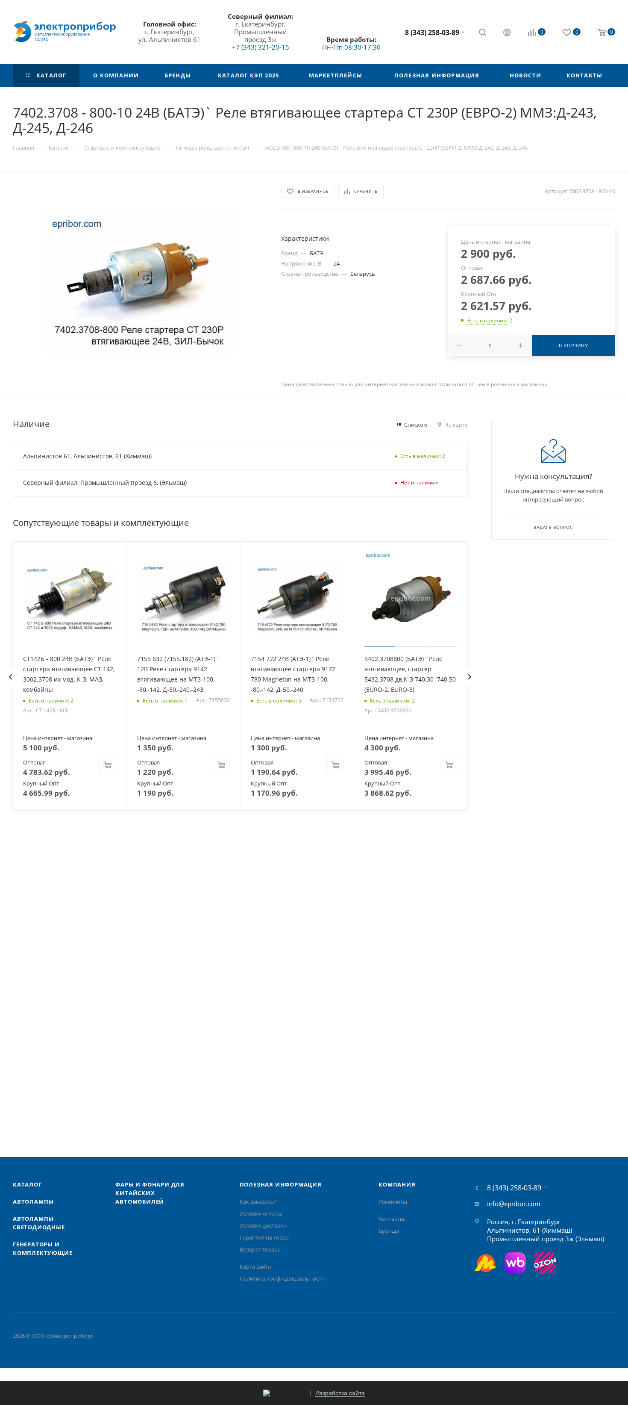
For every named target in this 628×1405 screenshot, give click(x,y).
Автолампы (33, 1201)
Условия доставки (263, 1225)
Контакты (391, 1218)
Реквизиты (393, 1201)
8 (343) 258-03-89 (432, 32)
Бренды (389, 1230)
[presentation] (10, 676)
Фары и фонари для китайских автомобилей (150, 1193)
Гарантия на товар (264, 1237)
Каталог (27, 1184)
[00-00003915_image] (139, 282)
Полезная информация (281, 1184)
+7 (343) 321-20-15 (260, 47)
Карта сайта (255, 1266)
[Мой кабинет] (507, 33)
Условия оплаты (261, 1213)
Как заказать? (258, 1201)
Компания (397, 1184)
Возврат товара (260, 1249)
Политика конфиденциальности (282, 1278)
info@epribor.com (513, 1203)
